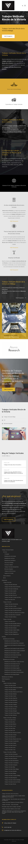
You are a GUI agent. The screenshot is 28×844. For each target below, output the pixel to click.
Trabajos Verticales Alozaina (10, 709)
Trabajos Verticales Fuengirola (11, 765)
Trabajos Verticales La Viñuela (11, 707)
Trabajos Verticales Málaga (10, 773)
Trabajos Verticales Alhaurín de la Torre (13, 739)
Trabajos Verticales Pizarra (10, 720)
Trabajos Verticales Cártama (10, 735)
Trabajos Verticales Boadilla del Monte (13, 623)
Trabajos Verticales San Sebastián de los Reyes (14, 612)
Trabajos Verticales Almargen (11, 711)
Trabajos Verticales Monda (10, 784)
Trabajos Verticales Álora (10, 722)
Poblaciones (4, 580)
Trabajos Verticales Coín (10, 730)
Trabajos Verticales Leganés (10, 591)
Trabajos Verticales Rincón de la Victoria (13, 756)
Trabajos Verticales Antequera (11, 754)
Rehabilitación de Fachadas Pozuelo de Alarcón (14, 648)
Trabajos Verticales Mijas (10, 767)
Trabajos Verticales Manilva (10, 724)
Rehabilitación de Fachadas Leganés (12, 668)
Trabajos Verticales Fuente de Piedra (12, 782)
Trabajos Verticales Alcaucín (10, 745)
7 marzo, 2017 (6, 478)
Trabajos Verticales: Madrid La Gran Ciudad (11, 809)
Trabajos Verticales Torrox (10, 726)
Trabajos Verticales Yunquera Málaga (12, 775)
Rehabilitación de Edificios (10, 560)
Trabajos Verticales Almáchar (11, 715)
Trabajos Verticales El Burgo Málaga (12, 713)
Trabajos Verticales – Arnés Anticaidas (10, 804)
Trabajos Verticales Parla (10, 599)
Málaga (3, 681)
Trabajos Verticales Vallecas (10, 617)
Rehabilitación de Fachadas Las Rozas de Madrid (15, 651)
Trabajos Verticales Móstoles (11, 584)
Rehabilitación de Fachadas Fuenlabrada (13, 670)
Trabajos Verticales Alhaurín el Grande (13, 732)
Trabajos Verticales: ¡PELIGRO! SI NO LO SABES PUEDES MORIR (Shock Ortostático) (13, 472)
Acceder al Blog (5, 456)
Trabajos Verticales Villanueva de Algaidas (13, 687)
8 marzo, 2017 (6, 463)
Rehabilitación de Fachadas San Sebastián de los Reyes (15, 646)
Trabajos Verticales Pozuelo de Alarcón (13, 610)
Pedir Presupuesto (14, 221)
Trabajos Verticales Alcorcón (11, 595)
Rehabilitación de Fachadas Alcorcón (12, 664)
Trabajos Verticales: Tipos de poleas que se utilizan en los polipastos (13, 481)
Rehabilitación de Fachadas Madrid (12, 674)
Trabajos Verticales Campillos (11, 704)
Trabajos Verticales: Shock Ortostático (12, 465)
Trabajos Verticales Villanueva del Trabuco (14, 692)
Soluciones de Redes (9, 562)
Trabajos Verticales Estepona (11, 758)
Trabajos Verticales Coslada (10, 606)
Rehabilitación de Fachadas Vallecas (12, 641)
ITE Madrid (7, 554)
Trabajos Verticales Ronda (10, 737)
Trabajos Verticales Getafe (10, 593)
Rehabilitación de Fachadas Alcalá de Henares (14, 672)
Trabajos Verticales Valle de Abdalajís (12, 780)
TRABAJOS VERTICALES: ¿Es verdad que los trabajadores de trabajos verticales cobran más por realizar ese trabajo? (14, 812)
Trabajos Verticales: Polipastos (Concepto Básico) (12, 802)
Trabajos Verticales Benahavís (11, 700)
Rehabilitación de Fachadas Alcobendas (13, 655)
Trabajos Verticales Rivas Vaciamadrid (12, 615)
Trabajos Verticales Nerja (10, 728)
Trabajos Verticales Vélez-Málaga (12, 769)
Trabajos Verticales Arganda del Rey (12, 626)
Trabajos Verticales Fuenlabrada (11, 589)
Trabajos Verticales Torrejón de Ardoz (13, 597)
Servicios (5, 552)
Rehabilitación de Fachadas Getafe (12, 666)
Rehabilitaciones (7, 337)
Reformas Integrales (9, 569)
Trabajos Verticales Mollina (10, 690)
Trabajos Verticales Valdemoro (11, 632)
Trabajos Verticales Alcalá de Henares (12, 587)
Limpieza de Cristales (9, 573)
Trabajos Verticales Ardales (10, 743)
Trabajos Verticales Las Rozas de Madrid (13, 608)
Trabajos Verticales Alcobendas (11, 604)
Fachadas (4, 637)
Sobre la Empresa (6, 576)
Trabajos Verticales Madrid (7, 550)
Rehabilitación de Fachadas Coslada (12, 653)
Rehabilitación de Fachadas (10, 556)
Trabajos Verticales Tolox (10, 749)
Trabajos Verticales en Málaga (9, 683)
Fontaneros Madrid (9, 565)
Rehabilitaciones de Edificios (14, 316)
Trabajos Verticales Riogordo (11, 778)
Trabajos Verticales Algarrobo (11, 698)
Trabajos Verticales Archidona (11, 702)
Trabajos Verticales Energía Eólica (12, 567)
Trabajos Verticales (15, 337)
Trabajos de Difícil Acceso (10, 571)
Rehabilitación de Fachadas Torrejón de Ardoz (14, 661)
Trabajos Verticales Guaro (10, 747)
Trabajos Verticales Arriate (10, 685)
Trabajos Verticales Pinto (10, 621)
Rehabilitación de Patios (10, 558)
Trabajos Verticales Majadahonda (12, 634)
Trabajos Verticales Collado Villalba (12, 630)
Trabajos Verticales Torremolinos (12, 763)
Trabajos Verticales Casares (10, 696)
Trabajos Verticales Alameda (11, 694)
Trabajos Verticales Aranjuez (11, 628)
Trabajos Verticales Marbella (11, 771)
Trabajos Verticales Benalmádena (11, 760)
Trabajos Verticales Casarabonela (12, 741)
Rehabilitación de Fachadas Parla (11, 657)
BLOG (4, 578)
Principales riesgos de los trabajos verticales (11, 807)
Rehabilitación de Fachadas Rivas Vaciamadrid (14, 643)
